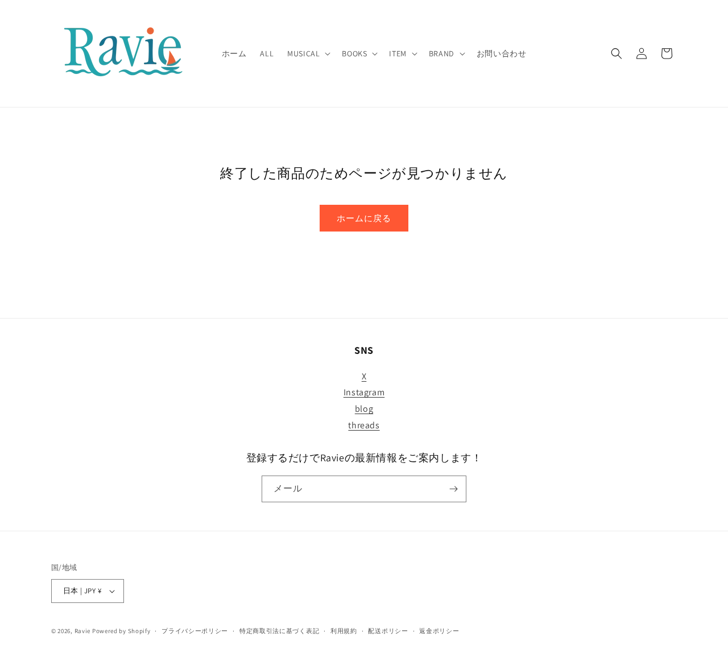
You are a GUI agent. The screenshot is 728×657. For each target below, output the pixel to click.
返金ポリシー (439, 631)
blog (364, 409)
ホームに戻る (364, 218)
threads (363, 425)
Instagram (364, 392)
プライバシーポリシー (195, 631)
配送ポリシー (388, 631)
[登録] (453, 489)
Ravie (83, 631)
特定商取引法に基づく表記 (279, 631)
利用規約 (343, 631)
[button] (307, 53)
